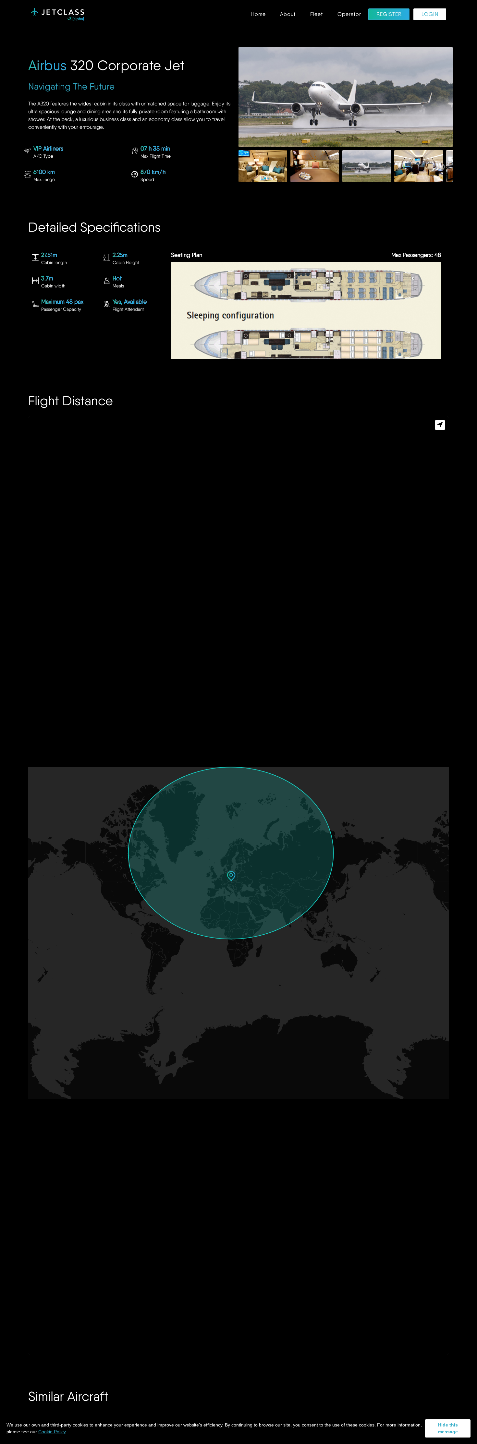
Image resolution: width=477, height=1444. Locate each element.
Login (430, 14)
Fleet (316, 14)
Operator (349, 14)
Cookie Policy (52, 1431)
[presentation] (247, 166)
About (288, 14)
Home (258, 14)
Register (389, 14)
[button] (231, 876)
